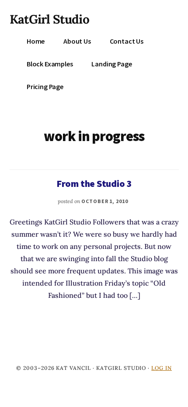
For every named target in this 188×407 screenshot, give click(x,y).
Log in (161, 368)
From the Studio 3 (94, 183)
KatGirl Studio (49, 19)
